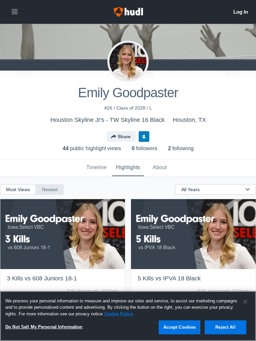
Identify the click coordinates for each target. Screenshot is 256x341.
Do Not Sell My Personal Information (44, 326)
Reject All (225, 327)
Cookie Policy (118, 313)
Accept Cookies (179, 327)
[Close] (245, 301)
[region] (128, 316)
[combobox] (211, 189)
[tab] (96, 168)
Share (124, 136)
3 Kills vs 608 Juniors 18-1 (42, 278)
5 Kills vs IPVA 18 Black (169, 278)
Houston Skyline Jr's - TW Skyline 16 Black (107, 120)
